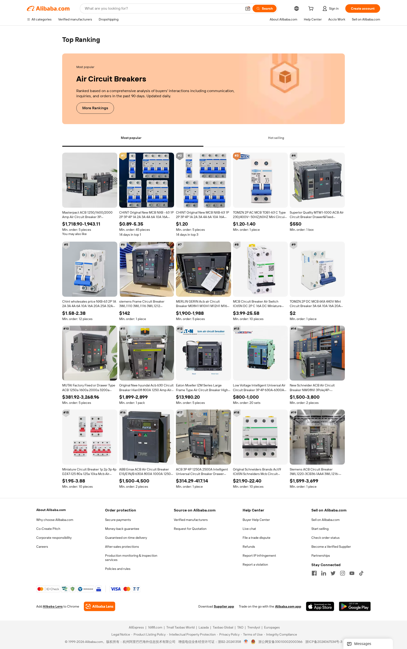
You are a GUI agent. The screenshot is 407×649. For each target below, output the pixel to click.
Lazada (204, 627)
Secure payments (118, 520)
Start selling (320, 529)
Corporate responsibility (54, 537)
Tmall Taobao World (180, 627)
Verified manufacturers (191, 520)
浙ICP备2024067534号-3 (323, 642)
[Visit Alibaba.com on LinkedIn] (323, 573)
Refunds (249, 546)
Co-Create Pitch (48, 529)
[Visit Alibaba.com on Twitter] (333, 573)
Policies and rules (117, 569)
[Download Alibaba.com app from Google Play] (355, 606)
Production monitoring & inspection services (131, 558)
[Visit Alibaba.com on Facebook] (314, 573)
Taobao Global (223, 627)
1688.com (155, 627)
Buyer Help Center (256, 520)
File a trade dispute (256, 537)
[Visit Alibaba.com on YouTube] (352, 573)
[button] (248, 8)
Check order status (325, 537)
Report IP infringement (259, 555)
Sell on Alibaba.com (325, 520)
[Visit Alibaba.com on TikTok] (361, 573)
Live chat (249, 529)
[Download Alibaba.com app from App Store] (320, 606)
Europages (272, 627)
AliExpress (136, 627)
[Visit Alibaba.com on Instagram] (342, 573)
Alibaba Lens (53, 606)
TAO (240, 627)
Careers (42, 546)
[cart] (311, 9)
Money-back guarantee (122, 529)
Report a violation (255, 564)
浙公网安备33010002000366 (280, 642)
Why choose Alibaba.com (54, 520)
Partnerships (320, 555)
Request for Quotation (190, 529)
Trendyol (253, 627)
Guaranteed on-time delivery (126, 537)
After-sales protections (122, 546)
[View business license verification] (246, 642)
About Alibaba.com (51, 510)
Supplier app (224, 606)
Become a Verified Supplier (331, 546)
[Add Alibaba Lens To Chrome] (99, 606)
